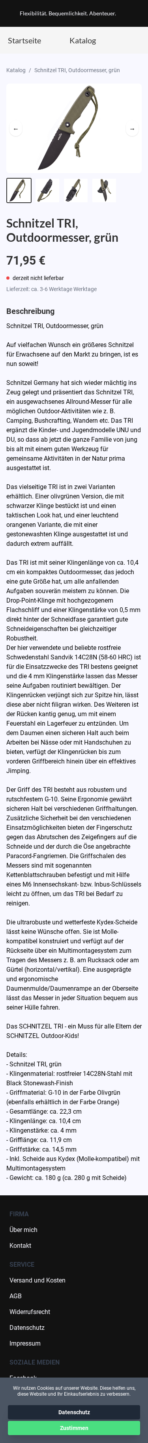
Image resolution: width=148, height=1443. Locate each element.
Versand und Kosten (37, 1280)
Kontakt (20, 1245)
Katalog (82, 40)
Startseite (24, 40)
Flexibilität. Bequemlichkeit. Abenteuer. (68, 13)
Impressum (25, 1343)
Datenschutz (27, 1327)
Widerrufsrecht (29, 1312)
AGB (15, 1296)
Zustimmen (74, 1428)
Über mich (23, 1230)
